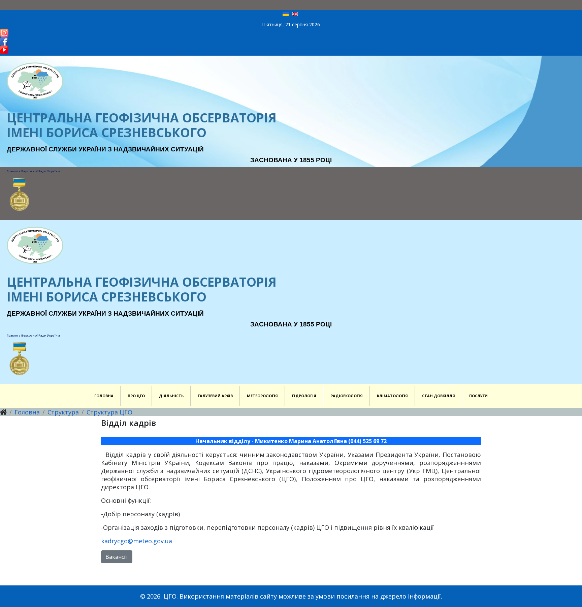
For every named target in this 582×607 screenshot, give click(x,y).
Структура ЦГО (109, 412)
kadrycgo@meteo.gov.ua (136, 541)
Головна (27, 412)
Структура (63, 412)
